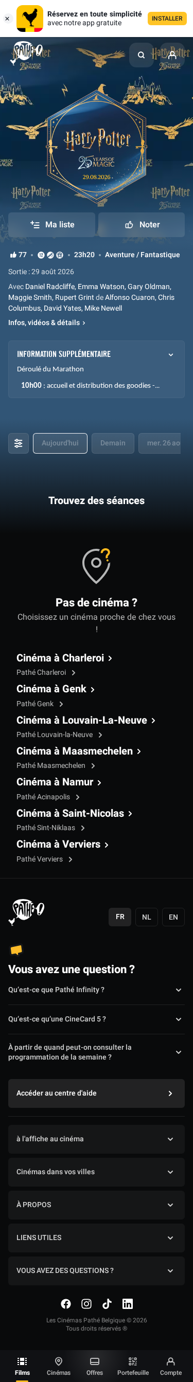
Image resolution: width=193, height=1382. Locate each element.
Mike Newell (103, 308)
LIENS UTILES (38, 1237)
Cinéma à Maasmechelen (74, 751)
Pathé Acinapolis (44, 797)
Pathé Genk (35, 703)
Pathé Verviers (40, 859)
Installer (167, 18)
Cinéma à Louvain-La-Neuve (81, 720)
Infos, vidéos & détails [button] (44, 323)
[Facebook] (66, 1304)
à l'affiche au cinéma (50, 1139)
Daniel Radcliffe (49, 286)
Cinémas (59, 1372)
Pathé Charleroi (41, 672)
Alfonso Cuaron (129, 297)
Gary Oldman (149, 286)
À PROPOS (33, 1204)
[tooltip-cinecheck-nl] (41, 254)
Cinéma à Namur (54, 782)
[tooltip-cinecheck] (50, 254)
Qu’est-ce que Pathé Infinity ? (56, 989)
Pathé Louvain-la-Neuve (55, 734)
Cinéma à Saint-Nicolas (70, 813)
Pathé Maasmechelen (51, 765)
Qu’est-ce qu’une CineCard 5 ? (57, 1019)
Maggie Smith (30, 297)
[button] (141, 55)
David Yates (62, 308)
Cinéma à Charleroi (60, 658)
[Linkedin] (127, 1304)
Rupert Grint (74, 297)
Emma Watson (101, 286)
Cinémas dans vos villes (55, 1171)
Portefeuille (133, 1372)
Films (22, 1372)
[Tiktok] (107, 1304)
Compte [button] (171, 1372)
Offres (94, 1372)
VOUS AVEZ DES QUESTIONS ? (65, 1270)
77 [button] (23, 255)
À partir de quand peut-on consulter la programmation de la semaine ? (70, 1053)
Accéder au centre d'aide (56, 1093)
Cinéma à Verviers (58, 844)
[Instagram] (86, 1304)
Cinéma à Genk (51, 689)
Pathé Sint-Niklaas (46, 827)
